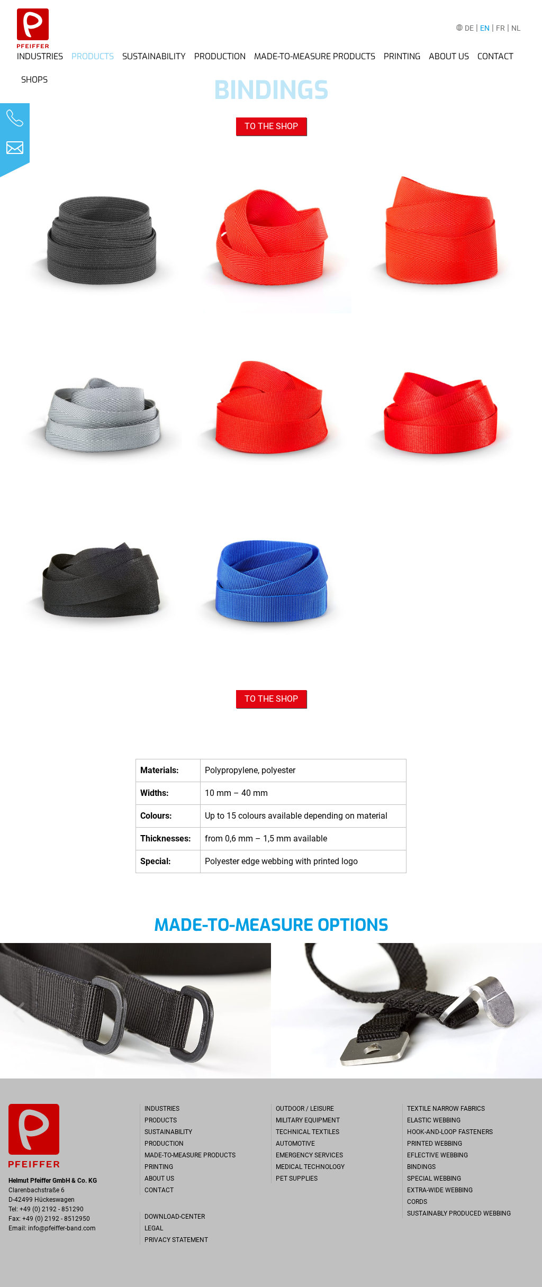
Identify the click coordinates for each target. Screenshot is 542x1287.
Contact (495, 56)
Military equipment (308, 1120)
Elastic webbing (433, 1120)
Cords (417, 1202)
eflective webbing (437, 1155)
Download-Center (174, 1216)
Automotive (295, 1143)
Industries (40, 56)
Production (220, 56)
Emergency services (309, 1155)
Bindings (421, 1167)
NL (516, 28)
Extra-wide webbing (440, 1190)
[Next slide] (525, 1010)
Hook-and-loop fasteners (450, 1132)
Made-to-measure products (314, 56)
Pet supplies (297, 1178)
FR (500, 28)
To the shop (271, 126)
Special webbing (434, 1178)
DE (469, 28)
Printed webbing (434, 1143)
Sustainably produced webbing (459, 1213)
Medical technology (310, 1167)
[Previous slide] (16, 1010)
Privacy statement (176, 1240)
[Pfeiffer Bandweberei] (33, 28)
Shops (34, 80)
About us (449, 56)
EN (485, 28)
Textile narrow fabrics (446, 1108)
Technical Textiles (307, 1132)
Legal (153, 1228)
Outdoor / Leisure (305, 1108)
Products (92, 56)
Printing (402, 56)
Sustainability (154, 56)
